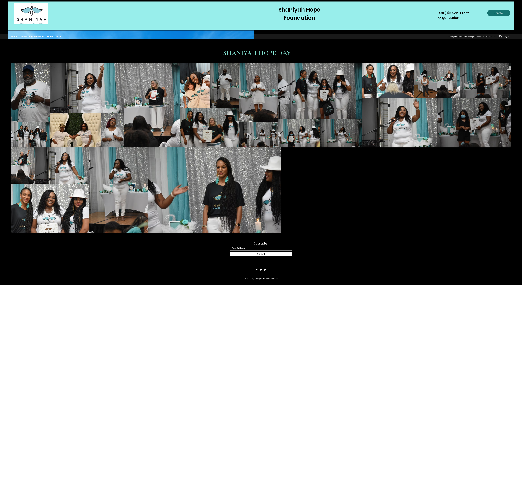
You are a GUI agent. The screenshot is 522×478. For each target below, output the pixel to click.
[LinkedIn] (265, 269)
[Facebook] (257, 269)
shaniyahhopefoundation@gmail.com (465, 36)
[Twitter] (261, 269)
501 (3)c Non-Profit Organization (453, 15)
